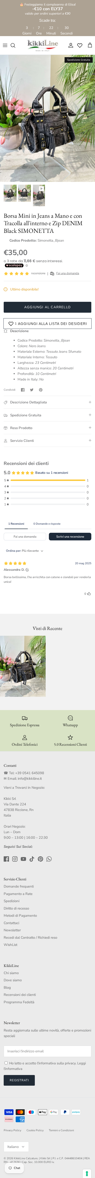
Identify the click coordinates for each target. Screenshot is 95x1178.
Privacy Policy (12, 1130)
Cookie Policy (35, 1130)
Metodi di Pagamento (20, 915)
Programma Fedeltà (19, 1002)
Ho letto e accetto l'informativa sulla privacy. (43, 1063)
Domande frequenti (19, 886)
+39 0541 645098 (29, 773)
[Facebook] (6, 859)
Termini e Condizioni (61, 1130)
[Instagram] (15, 859)
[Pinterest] (40, 859)
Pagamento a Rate (18, 893)
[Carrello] (90, 45)
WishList (10, 944)
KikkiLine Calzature (26, 1158)
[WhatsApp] (49, 859)
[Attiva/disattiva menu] (5, 45)
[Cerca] (15, 45)
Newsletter (12, 930)
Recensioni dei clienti (20, 994)
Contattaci (11, 923)
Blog (7, 987)
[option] (47, 118)
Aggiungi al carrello (47, 307)
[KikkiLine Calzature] (42, 45)
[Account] (70, 45)
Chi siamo (11, 973)
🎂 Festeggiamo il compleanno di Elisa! (48, 6)
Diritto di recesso (16, 908)
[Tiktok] (32, 859)
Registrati (19, 1080)
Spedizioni (11, 901)
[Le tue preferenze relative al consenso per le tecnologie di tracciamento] (87, 1173)
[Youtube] (23, 859)
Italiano (13, 1146)
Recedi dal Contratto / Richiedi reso (30, 937)
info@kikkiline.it (30, 778)
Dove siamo (13, 980)
